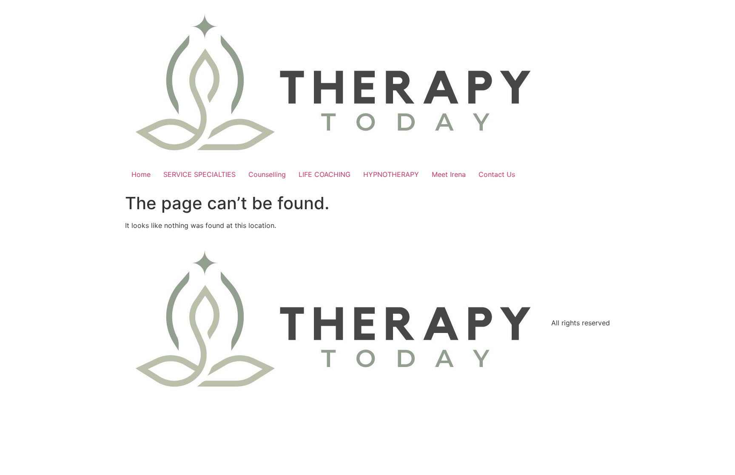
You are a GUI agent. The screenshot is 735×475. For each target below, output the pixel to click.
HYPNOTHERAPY (391, 174)
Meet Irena (449, 174)
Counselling (267, 174)
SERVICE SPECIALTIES (199, 174)
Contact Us (497, 174)
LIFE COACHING (324, 174)
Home (141, 174)
